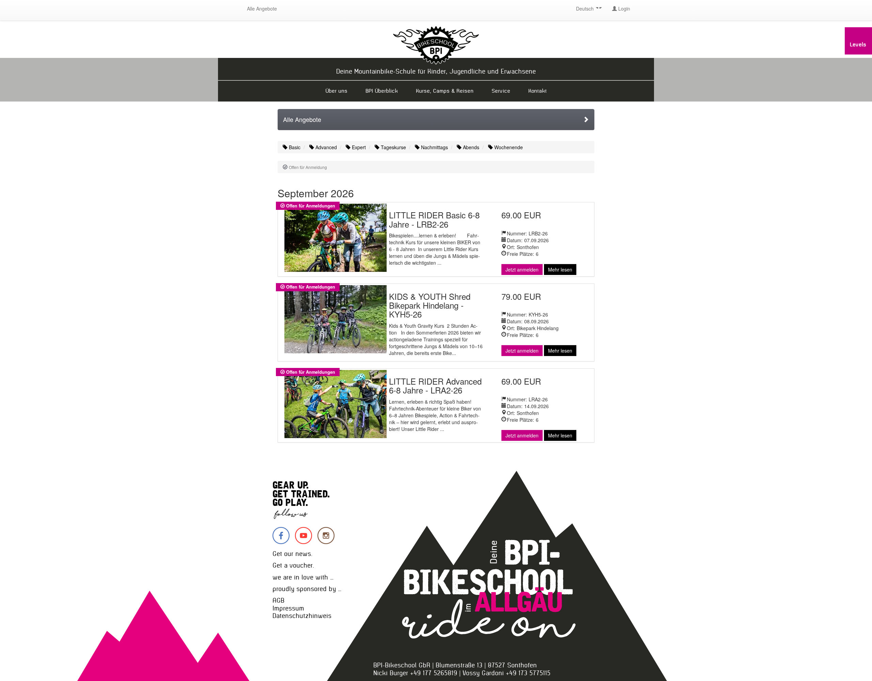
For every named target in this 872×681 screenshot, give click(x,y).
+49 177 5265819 (433, 673)
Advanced (325, 147)
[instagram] (325, 535)
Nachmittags (434, 147)
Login (623, 8)
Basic (293, 147)
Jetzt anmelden (522, 269)
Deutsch (585, 8)
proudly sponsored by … (306, 588)
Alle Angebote (262, 8)
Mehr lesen (560, 269)
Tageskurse (392, 147)
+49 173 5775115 (528, 673)
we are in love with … (302, 577)
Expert (358, 147)
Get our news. (292, 553)
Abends (470, 147)
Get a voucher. (293, 565)
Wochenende (508, 147)
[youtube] (303, 535)
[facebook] (281, 535)
